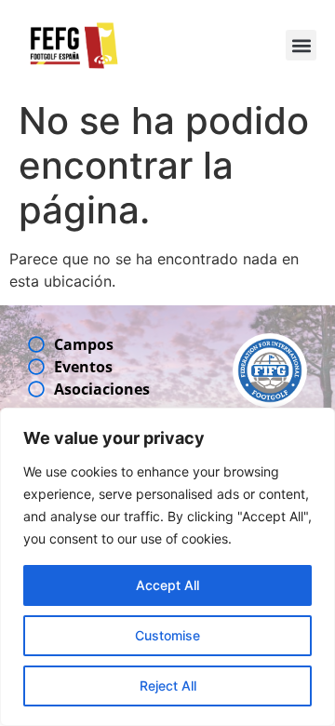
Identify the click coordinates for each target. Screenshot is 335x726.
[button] (301, 45)
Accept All (167, 585)
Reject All (168, 685)
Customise (167, 635)
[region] (167, 567)
